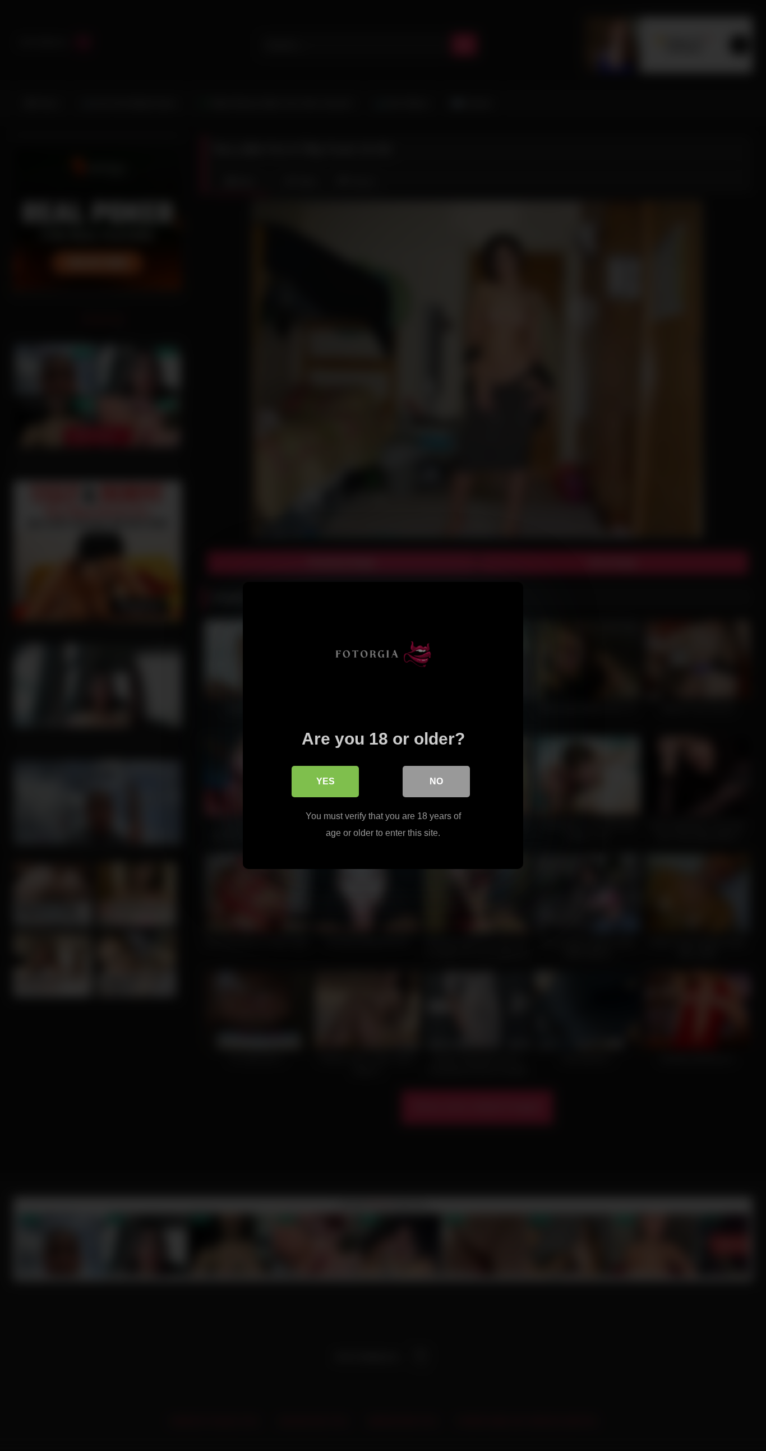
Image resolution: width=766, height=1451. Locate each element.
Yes (325, 781)
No (436, 781)
